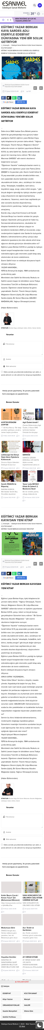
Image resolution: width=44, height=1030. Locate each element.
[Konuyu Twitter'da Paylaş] (9, 98)
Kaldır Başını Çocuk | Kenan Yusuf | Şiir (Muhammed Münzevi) (10, 897)
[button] (39, 1025)
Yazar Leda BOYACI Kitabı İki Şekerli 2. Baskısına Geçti (31, 486)
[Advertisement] (22, 1007)
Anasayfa (6, 45)
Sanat (34, 328)
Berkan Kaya (13, 328)
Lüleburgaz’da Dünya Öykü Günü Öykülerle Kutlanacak (10, 457)
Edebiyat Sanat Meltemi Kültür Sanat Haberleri (26, 45)
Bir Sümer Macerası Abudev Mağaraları (29, 798)
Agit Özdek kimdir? (30, 422)
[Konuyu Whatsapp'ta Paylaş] (14, 98)
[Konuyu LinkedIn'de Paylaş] (19, 98)
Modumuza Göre (8, 928)
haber (25, 328)
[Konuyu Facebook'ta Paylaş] (3, 98)
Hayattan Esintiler (8, 957)
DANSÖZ (26, 455)
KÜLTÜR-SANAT (6, 48)
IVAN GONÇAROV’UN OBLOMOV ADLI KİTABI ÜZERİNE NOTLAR (32, 897)
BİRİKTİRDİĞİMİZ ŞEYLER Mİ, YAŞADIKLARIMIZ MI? (25, 20)
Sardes (39, 328)
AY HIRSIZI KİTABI (30, 957)
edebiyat (20, 328)
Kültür (30, 328)
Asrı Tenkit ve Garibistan (28, 929)
